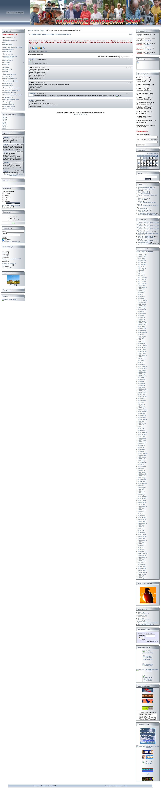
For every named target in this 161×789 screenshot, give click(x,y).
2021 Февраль (142, 483)
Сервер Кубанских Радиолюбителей (143, 620)
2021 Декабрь (142, 502)
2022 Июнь (141, 513)
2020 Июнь (141, 470)
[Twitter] (36, 47)
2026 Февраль (142, 572)
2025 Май (141, 563)
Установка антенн (144, 193)
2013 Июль (141, 319)
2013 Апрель (142, 313)
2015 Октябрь (142, 368)
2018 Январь (142, 417)
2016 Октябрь (142, 391)
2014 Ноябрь (142, 349)
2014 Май (141, 338)
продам (4, 253)
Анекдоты (141, 211)
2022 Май (141, 512)
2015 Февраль (142, 355)
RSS (62, 5)
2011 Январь (142, 262)
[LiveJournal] (44, 47)
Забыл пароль (6, 241)
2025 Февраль (142, 557)
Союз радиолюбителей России (148, 623)
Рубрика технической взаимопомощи (9, 264)
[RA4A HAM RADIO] (147, 759)
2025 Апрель (142, 561)
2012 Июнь (141, 294)
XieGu (140, 201)
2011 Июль (141, 274)
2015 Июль (141, 364)
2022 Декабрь (142, 519)
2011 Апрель (142, 268)
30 (145, 168)
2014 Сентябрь (142, 345)
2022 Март (141, 508)
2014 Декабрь (142, 351)
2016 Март (141, 377)
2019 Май (141, 447)
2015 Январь (142, 353)
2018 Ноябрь (142, 436)
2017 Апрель (142, 400)
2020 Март (141, 464)
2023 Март (141, 525)
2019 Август (141, 451)
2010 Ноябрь (142, 258)
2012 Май (141, 292)
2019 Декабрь (142, 459)
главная (47, 9)
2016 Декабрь (142, 393)
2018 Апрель (142, 423)
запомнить (7, 239)
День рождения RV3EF (148, 244)
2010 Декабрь (142, 260)
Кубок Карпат (142, 208)
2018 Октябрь (142, 434)
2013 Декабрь (142, 328)
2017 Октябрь (142, 411)
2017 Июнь (141, 404)
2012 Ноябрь (142, 304)
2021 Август (141, 495)
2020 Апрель (142, 466)
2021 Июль (141, 493)
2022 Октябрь (142, 517)
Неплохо (7, 197)
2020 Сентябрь (142, 474)
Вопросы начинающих (145, 187)
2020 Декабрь (142, 479)
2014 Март (141, 334)
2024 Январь (142, 538)
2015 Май (141, 360)
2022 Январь (142, 504)
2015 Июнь (141, 362)
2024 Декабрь (142, 555)
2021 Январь (142, 481)
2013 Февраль (142, 309)
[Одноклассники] (38, 47)
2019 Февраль (142, 442)
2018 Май (141, 425)
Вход (85, 114)
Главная (30, 30)
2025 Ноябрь (142, 566)
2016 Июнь (141, 383)
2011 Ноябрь (142, 281)
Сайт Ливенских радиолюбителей (142, 614)
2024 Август (141, 551)
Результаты (5, 205)
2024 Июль (141, 549)
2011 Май (141, 270)
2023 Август (141, 532)
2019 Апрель (142, 445)
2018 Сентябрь (142, 432)
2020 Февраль (142, 462)
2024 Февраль (142, 540)
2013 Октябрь (142, 325)
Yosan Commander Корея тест (147, 195)
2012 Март (141, 289)
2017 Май (141, 402)
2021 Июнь (141, 491)
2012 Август (141, 298)
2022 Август (141, 515)
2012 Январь (142, 285)
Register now (56, 9)
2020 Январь (142, 461)
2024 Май (141, 546)
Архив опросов (15, 205)
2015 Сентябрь (142, 366)
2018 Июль (141, 428)
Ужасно (7, 201)
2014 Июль (141, 342)
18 (151, 163)
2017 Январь (142, 394)
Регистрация (16, 241)
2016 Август (141, 387)
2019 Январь (142, 440)
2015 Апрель (142, 359)
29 (142, 168)
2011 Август (141, 275)
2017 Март (141, 398)
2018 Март (141, 421)
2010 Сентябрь (142, 255)
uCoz (125, 786)
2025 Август (141, 564)
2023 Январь (142, 521)
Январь (41, 30)
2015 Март (141, 357)
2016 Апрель (142, 379)
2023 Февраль (142, 523)
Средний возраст (147, 242)
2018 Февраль (142, 419)
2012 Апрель (142, 291)
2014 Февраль (142, 332)
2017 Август (141, 408)
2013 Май (141, 315)
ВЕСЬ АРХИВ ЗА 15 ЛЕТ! (144, 252)
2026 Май (141, 576)
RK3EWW (141, 612)
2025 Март (141, 559)
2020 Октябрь (142, 476)
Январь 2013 (152, 153)
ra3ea (13, 223)
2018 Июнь (141, 427)
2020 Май (141, 468)
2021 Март (141, 485)
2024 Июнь (141, 547)
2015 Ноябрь (142, 370)
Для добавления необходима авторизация (13, 174)
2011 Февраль (142, 264)
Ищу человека (143, 198)
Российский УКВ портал (146, 624)
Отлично (7, 193)
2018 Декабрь (142, 438)
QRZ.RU (141, 618)
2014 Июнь (141, 340)
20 (157, 163)
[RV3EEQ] (31, 95)
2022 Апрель (142, 510)
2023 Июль (141, 530)
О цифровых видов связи (146, 213)
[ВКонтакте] (33, 47)
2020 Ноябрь (142, 478)
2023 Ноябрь (142, 534)
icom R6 (4, 256)
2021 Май (141, 489)
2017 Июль (141, 406)
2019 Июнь (141, 449)
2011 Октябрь (142, 279)
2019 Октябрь (142, 455)
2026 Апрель (142, 574)
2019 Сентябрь (142, 453)
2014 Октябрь (142, 347)
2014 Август (141, 343)
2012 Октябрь (142, 302)
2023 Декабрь (142, 536)
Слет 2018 (141, 199)
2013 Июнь (141, 317)
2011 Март (141, 266)
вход (64, 9)
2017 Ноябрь (142, 413)
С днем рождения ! (147, 232)
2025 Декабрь (142, 568)
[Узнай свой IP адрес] (9, 299)
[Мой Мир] (41, 47)
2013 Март (141, 311)
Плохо (7, 199)
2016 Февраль (142, 376)
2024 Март (141, 542)
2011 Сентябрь (142, 277)
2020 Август (141, 472)
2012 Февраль (142, 287)
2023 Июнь (141, 529)
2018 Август (141, 430)
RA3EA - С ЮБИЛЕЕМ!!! (148, 236)
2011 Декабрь (142, 283)
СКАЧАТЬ (139, 36)
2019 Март (141, 444)
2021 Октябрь (142, 498)
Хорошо (7, 195)
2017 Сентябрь (142, 410)
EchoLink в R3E (143, 192)
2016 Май (141, 381)
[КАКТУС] (31, 63)
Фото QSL (13, 285)
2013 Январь (142, 308)
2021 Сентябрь (142, 496)
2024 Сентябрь (142, 553)
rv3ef (46, 51)
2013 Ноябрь (142, 326)
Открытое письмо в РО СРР (147, 214)
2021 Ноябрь (142, 500)
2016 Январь (142, 374)
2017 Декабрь (142, 415)
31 (148, 168)
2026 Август (141, 578)
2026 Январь (142, 570)
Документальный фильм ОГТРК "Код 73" (147, 223)
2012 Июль (141, 296)
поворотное (5, 268)
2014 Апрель (142, 336)
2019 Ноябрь (142, 457)
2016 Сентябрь (142, 389)
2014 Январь (142, 330)
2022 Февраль (142, 506)
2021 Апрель (142, 487)
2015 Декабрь (142, 372)
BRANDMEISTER (143, 210)
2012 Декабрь (142, 306)
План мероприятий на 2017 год (148, 205)
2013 (36, 30)
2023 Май (141, 527)
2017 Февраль (142, 396)
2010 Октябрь (142, 257)
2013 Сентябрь (142, 323)
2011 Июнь (141, 272)
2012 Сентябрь (142, 300)
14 (138, 163)
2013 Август (141, 321)
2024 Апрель (142, 544)
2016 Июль (141, 385)
